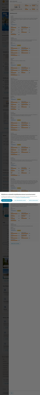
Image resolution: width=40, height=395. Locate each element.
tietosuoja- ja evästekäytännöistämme (23, 197)
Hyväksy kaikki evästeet (6, 200)
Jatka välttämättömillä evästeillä (20, 200)
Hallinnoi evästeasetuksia (33, 200)
